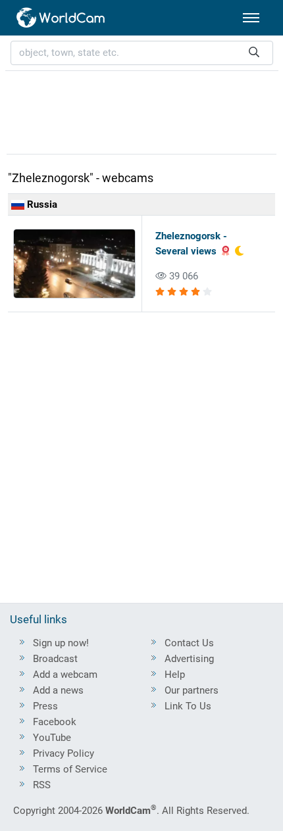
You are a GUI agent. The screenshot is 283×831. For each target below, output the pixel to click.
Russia (40, 204)
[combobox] (142, 53)
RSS (42, 785)
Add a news (58, 690)
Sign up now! (61, 643)
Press (45, 706)
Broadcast (55, 659)
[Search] (254, 53)
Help (175, 674)
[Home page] (61, 17)
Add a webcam (65, 674)
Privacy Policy (63, 753)
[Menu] (251, 17)
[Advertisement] (141, 110)
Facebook (54, 722)
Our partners (192, 690)
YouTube (52, 738)
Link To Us (188, 706)
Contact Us (189, 643)
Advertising (189, 659)
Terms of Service (70, 769)
